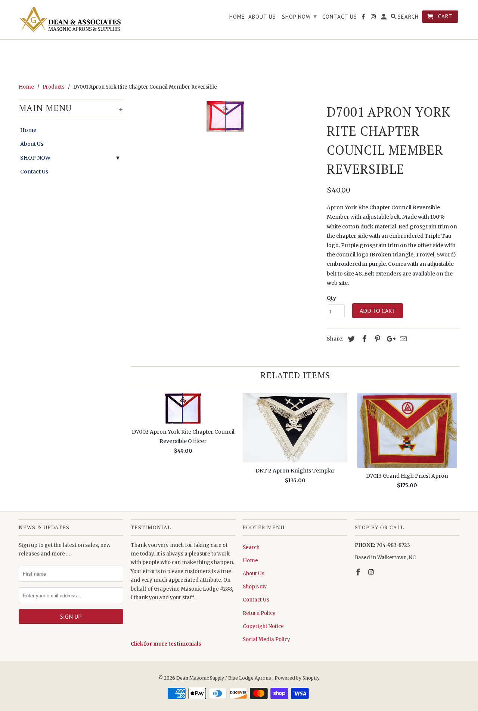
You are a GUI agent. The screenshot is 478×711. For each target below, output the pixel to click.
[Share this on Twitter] (350, 339)
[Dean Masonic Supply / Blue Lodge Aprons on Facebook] (359, 572)
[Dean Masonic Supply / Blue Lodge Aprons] (71, 20)
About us (262, 16)
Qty (331, 298)
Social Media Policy (266, 639)
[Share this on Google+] (389, 339)
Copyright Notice (263, 626)
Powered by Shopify (297, 678)
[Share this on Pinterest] (376, 339)
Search (251, 547)
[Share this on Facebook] (363, 339)
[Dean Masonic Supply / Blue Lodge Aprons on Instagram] (372, 572)
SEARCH (408, 16)
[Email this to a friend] (402, 339)
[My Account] (384, 18)
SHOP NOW (35, 157)
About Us (31, 144)
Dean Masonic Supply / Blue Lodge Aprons (224, 678)
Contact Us (34, 171)
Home (28, 130)
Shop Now (255, 587)
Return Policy (259, 613)
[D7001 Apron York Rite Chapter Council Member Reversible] (225, 116)
